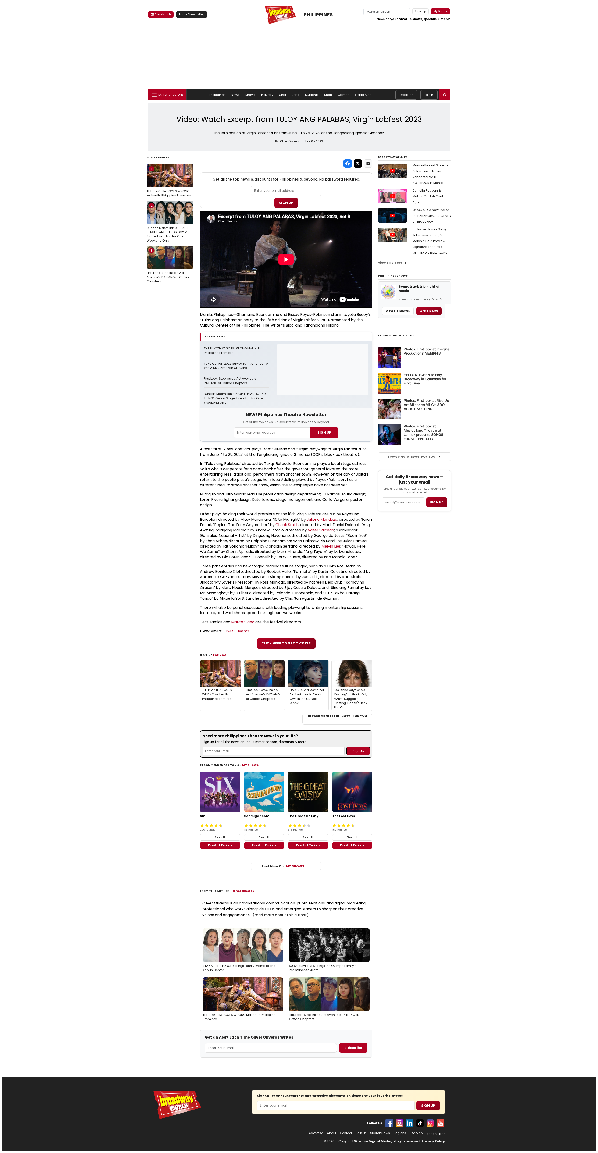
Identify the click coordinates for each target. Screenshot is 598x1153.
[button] (444, 94)
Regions (400, 1133)
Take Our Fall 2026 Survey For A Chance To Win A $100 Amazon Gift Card (236, 366)
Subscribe (353, 1048)
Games (343, 95)
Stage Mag (363, 95)
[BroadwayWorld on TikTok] (420, 1123)
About (331, 1133)
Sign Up (286, 202)
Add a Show (429, 311)
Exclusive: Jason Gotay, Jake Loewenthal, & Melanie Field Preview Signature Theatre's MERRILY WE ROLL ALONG (430, 241)
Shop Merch (163, 14)
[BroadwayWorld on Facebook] (389, 1123)
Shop (328, 95)
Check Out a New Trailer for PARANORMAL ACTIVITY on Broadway (432, 216)
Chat (282, 95)
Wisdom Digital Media (372, 1141)
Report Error (436, 1134)
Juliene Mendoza (322, 519)
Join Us (361, 1133)
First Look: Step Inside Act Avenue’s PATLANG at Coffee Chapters (168, 265)
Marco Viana (242, 622)
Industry (267, 95)
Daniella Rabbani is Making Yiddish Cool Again (428, 196)
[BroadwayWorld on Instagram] (399, 1123)
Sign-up (420, 11)
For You (219, 655)
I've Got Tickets (220, 845)
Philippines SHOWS (393, 276)
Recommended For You (396, 335)
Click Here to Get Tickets (286, 643)
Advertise (316, 1133)
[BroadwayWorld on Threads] (430, 1123)
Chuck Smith (287, 524)
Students (312, 95)
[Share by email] (368, 163)
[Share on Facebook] (347, 163)
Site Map (416, 1133)
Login (429, 95)
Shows (250, 95)
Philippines (217, 95)
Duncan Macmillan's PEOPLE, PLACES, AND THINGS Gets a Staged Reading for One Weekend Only (168, 223)
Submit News (380, 1133)
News (235, 95)
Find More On (283, 866)
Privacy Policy (433, 1141)
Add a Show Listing (192, 14)
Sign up (437, 502)
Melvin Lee (330, 546)
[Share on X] (358, 163)
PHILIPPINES (318, 14)
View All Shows (398, 311)
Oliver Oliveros (236, 631)
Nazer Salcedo (321, 530)
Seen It (220, 837)
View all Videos (390, 262)
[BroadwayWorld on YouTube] (440, 1123)
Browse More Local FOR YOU (337, 716)
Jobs (295, 95)
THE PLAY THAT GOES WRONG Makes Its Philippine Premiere (169, 182)
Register (406, 95)
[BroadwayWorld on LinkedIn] (410, 1123)
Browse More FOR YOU (411, 456)
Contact (346, 1133)
